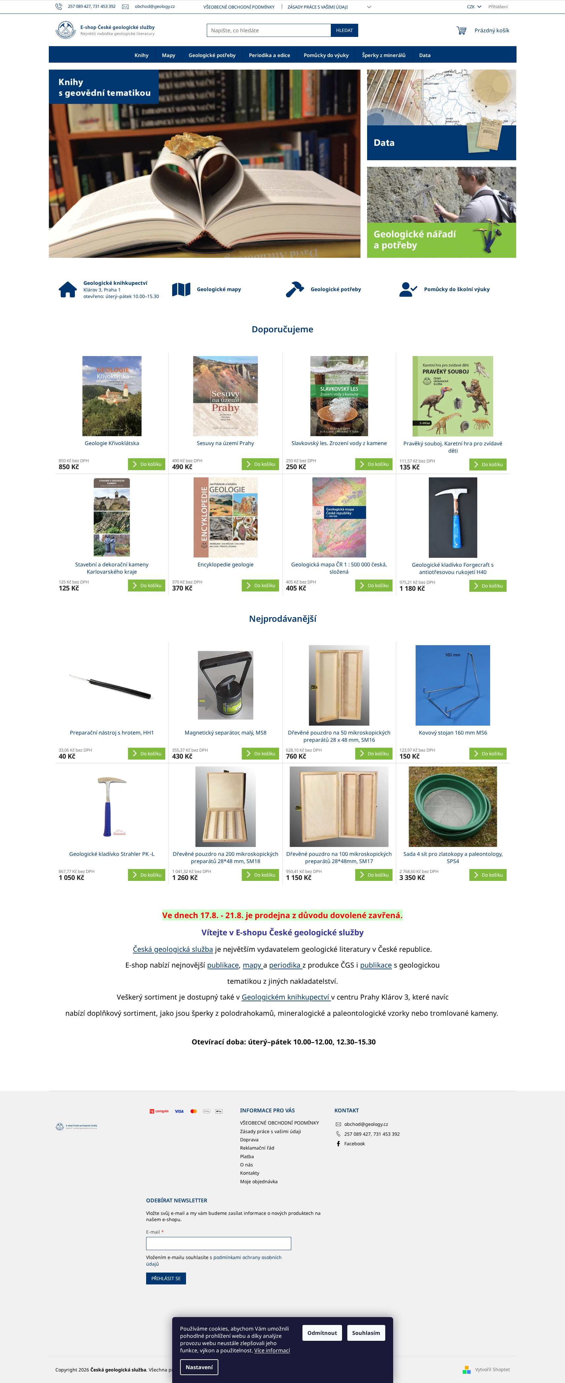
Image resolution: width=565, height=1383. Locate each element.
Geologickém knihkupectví (286, 997)
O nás (246, 1164)
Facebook (354, 1143)
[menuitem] (141, 54)
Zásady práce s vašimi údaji (318, 7)
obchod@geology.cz (366, 1124)
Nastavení (199, 1367)
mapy (253, 965)
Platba (247, 1156)
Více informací (272, 1350)
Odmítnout (322, 1333)
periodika (285, 965)
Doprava (249, 1139)
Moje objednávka (259, 1181)
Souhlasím (366, 1333)
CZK (471, 7)
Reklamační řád (257, 1148)
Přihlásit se (166, 1278)
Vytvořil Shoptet (492, 1369)
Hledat (344, 30)
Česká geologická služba (173, 949)
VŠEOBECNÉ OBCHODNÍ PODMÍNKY (239, 7)
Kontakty (249, 1173)
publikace (223, 965)
